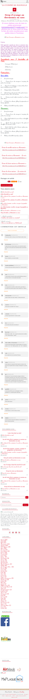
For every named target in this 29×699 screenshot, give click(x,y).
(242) (3, 542)
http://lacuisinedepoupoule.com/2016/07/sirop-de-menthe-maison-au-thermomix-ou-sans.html (14, 150)
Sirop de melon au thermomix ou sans (14, 458)
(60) (4, 565)
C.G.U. (14, 695)
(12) (5, 602)
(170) (3, 548)
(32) (3, 582)
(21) (4, 591)
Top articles (26, 694)
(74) (4, 561)
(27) (3, 588)
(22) (6, 589)
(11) (3, 607)
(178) (5, 547)
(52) (4, 571)
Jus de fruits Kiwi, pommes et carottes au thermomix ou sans (14, 440)
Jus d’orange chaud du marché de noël (14, 464)
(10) (4, 608)
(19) (5, 594)
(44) (3, 574)
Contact (3, 695)
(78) (5, 558)
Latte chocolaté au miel (14, 433)
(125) (4, 554)
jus (17, 12)
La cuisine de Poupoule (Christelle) (10, 694)
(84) (4, 557)
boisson (13, 12)
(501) (4, 540)
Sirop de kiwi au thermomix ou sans (14, 486)
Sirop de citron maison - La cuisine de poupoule (14, 171)
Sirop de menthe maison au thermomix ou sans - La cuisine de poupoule (14, 147)
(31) (5, 585)
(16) (4, 597)
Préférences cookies (14, 697)
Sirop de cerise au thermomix (14, 471)
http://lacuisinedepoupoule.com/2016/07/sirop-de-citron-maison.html (14, 174)
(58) (7, 567)
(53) (3, 570)
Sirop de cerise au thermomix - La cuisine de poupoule (14, 155)
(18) (3, 595)
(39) (7, 578)
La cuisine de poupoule (14, 5)
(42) (3, 575)
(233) (5, 544)
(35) (3, 581)
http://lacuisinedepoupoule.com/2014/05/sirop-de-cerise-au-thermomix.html (14, 158)
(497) (3, 541)
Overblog (22, 692)
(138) (4, 552)
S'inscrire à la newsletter (6, 185)
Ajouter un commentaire (12, 230)
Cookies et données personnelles (21, 695)
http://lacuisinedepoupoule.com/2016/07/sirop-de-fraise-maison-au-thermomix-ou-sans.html (14, 166)
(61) (6, 564)
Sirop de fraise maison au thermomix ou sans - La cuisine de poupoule (14, 163)
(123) (3, 555)
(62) (4, 562)
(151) (4, 550)
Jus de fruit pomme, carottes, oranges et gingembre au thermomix (14, 449)
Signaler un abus (8, 695)
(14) (3, 599)
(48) (3, 572)
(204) (4, 545)
